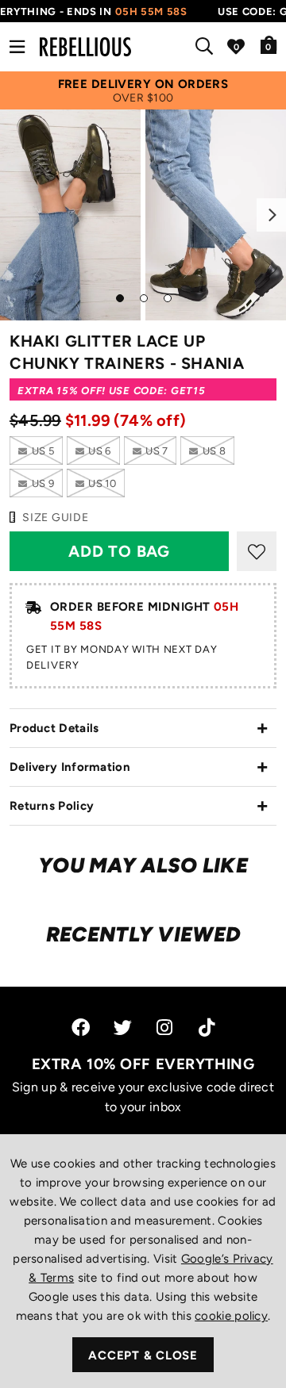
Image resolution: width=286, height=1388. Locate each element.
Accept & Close (143, 1355)
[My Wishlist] (236, 47)
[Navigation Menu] (17, 47)
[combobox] (207, 47)
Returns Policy (52, 806)
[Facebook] (81, 1027)
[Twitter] (123, 1027)
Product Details (54, 728)
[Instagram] (166, 1027)
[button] (268, 44)
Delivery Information (70, 767)
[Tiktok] (206, 1027)
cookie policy (231, 1316)
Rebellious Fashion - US (85, 46)
